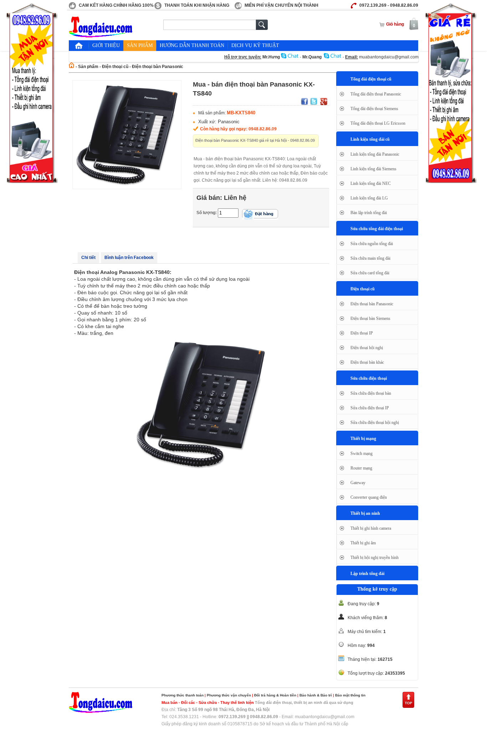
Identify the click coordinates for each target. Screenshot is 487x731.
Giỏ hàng (395, 24)
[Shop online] (101, 711)
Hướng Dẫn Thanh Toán (192, 45)
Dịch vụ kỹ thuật (255, 45)
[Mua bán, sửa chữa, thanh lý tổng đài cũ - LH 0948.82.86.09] (101, 36)
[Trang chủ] (79, 45)
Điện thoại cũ (115, 66)
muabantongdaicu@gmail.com (389, 57)
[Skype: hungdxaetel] (290, 57)
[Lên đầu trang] (408, 707)
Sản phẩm (140, 45)
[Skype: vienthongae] (333, 57)
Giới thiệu (106, 45)
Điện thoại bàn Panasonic (157, 66)
